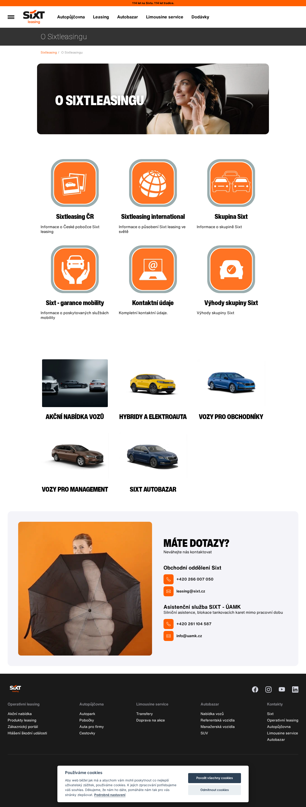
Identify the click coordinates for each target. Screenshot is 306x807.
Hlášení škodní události (27, 733)
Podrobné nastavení (110, 795)
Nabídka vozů (212, 713)
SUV (204, 733)
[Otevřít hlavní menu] (11, 17)
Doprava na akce (150, 720)
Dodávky (200, 17)
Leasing (101, 17)
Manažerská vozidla (218, 726)
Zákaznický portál (23, 726)
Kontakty (275, 704)
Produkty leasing (22, 720)
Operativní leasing (24, 704)
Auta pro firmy (91, 726)
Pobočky (86, 720)
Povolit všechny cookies (214, 778)
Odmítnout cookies (214, 790)
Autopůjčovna (71, 17)
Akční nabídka (20, 713)
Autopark (87, 713)
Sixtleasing (49, 52)
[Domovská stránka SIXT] (34, 22)
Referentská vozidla (218, 720)
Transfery (144, 713)
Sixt (270, 713)
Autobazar (127, 17)
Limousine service (164, 17)
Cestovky (87, 733)
